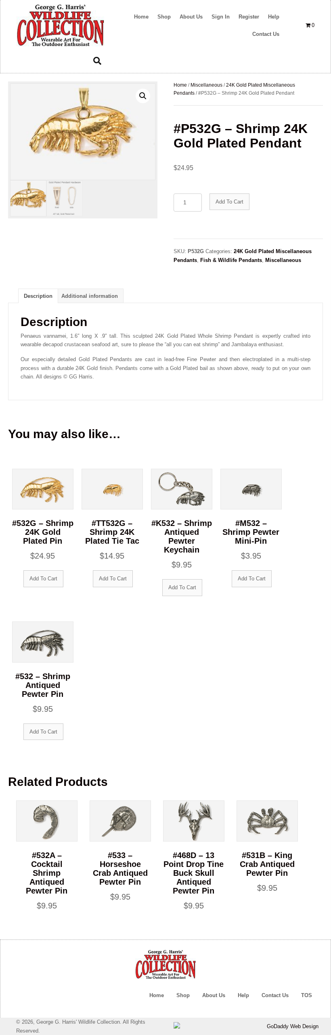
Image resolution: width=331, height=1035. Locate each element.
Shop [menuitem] (183, 995)
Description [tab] (38, 296)
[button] (143, 96)
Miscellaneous (206, 85)
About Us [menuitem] (213, 995)
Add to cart (229, 202)
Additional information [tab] (89, 296)
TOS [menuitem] (306, 995)
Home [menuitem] (156, 995)
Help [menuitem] (243, 995)
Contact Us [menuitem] (275, 995)
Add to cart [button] (43, 579)
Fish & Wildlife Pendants (231, 260)
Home (180, 85)
